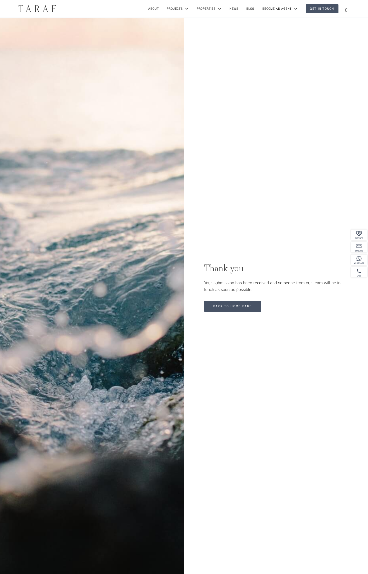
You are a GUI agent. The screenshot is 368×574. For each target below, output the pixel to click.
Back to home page (232, 306)
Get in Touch (322, 9)
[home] (37, 8)
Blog (250, 9)
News (234, 9)
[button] (178, 8)
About (153, 9)
